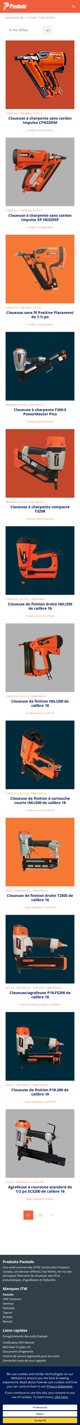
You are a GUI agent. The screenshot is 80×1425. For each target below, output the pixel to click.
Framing (25, 113)
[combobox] (29, 30)
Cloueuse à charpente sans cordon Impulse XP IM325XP (40, 217)
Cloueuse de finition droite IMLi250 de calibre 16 (40, 606)
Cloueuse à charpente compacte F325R (40, 509)
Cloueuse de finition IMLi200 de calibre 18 (40, 703)
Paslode (8, 1294)
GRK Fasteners (12, 1299)
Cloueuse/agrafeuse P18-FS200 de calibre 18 (40, 994)
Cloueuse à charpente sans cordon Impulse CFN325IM (40, 120)
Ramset (7, 1321)
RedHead (8, 1308)
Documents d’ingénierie (18, 1351)
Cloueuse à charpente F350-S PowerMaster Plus (40, 411)
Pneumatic (36, 404)
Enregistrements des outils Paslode (25, 1336)
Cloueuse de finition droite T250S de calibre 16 (40, 897)
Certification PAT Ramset (18, 1342)
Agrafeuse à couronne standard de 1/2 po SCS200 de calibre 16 (40, 1189)
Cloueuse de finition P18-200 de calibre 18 (40, 1092)
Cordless (12, 113)
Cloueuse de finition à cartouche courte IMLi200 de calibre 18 (40, 800)
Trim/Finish (38, 599)
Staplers (39, 987)
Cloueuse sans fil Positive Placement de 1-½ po (40, 314)
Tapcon (7, 1312)
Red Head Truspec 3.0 (17, 1347)
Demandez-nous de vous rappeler (24, 1360)
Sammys (8, 1303)
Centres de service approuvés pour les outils (31, 1356)
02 (41, 1215)
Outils (37, 113)
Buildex (7, 1317)
